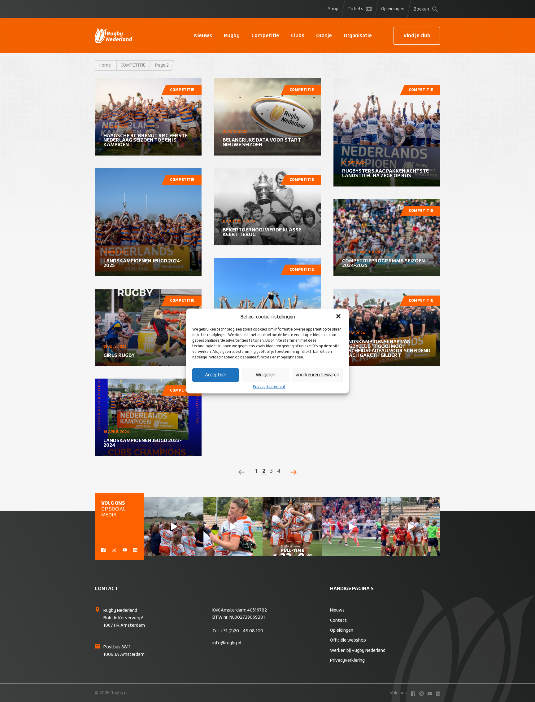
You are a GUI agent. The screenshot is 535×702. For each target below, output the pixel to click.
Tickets (355, 9)
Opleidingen (392, 9)
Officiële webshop (348, 640)
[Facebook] (103, 549)
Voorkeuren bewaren (317, 375)
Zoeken (421, 9)
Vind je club (416, 35)
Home (105, 65)
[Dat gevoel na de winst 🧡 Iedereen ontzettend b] (233, 526)
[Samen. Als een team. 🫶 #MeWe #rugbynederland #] (173, 526)
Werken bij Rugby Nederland (357, 650)
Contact (338, 620)
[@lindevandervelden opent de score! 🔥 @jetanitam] (410, 526)
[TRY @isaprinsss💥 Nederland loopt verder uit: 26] (351, 526)
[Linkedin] (135, 549)
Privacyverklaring (347, 660)
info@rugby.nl (226, 643)
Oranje (324, 35)
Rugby (232, 35)
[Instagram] (114, 549)
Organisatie (358, 35)
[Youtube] (125, 549)
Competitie (265, 35)
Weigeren (266, 375)
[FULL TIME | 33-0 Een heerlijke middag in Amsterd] (292, 526)
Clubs (297, 35)
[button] (339, 317)
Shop (333, 9)
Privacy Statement (269, 387)
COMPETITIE (133, 65)
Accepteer (215, 375)
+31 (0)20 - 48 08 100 (241, 631)
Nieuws (203, 35)
